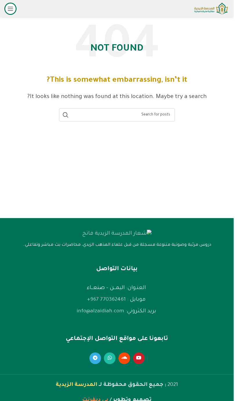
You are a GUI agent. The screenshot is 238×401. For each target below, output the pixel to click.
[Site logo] (211, 9)
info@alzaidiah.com (100, 311)
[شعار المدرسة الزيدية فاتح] (117, 234)
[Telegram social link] (95, 358)
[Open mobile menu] (10, 9)
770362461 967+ (106, 300)
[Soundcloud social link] (124, 358)
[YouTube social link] (139, 358)
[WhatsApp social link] (110, 358)
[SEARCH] (65, 115)
